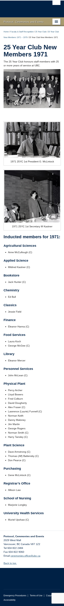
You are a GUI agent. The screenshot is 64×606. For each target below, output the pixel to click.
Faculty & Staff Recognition (22, 32)
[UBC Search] (56, 4)
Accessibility (9, 600)
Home (6, 32)
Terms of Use (36, 595)
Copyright (50, 595)
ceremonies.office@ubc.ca (25, 555)
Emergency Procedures (15, 595)
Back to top (10, 563)
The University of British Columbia (23, 7)
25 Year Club (40, 32)
